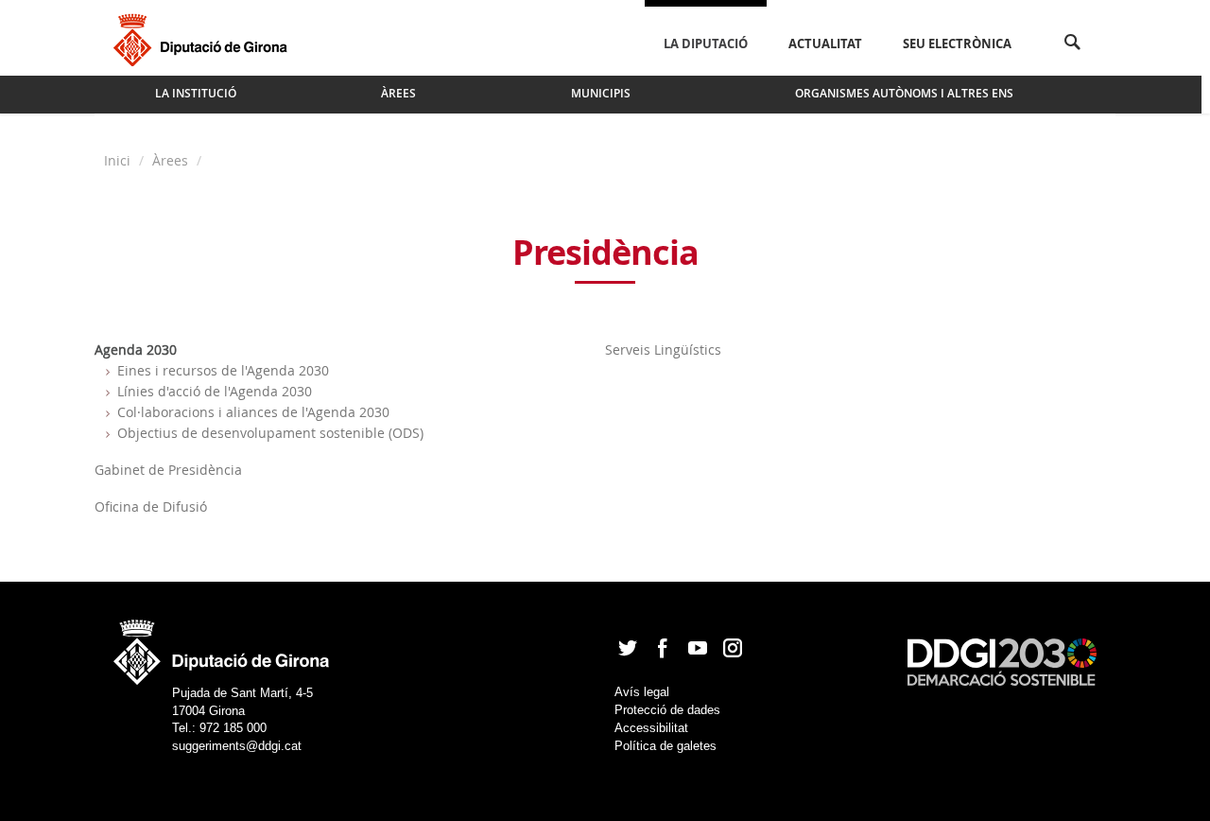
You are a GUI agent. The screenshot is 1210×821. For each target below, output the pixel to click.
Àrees (170, 160)
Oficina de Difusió (151, 506)
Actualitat (825, 43)
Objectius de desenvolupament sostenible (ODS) (270, 433)
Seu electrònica (957, 43)
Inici (119, 160)
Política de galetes (665, 746)
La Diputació (706, 43)
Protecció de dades (667, 710)
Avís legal (641, 692)
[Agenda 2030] (1002, 661)
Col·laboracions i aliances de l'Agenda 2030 (253, 412)
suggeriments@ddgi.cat (237, 746)
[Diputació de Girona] (203, 38)
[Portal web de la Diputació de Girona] (222, 646)
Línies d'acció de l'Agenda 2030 (214, 391)
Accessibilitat (651, 728)
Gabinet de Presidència (168, 470)
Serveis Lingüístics (663, 349)
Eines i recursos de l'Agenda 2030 (223, 370)
